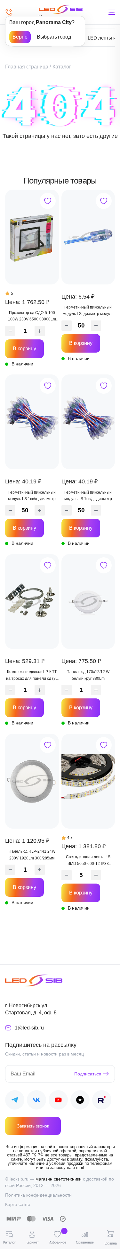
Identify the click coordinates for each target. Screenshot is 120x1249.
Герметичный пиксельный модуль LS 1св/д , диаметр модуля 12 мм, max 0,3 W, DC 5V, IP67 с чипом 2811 (88, 496)
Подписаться (87, 1073)
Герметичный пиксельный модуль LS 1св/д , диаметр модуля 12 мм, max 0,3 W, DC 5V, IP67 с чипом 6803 (32, 496)
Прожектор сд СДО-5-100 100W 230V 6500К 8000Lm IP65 (32, 316)
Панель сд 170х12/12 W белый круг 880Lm (88, 674)
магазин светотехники (59, 1179)
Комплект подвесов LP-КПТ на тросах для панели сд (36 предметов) (32, 675)
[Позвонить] (9, 12)
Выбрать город (54, 37)
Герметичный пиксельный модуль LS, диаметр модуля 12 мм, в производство (88, 311)
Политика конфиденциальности (38, 1195)
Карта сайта (17, 1204)
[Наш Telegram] (14, 1101)
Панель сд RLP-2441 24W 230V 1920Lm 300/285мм (32, 854)
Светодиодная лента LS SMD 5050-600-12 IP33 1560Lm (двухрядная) (88, 861)
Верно (20, 37)
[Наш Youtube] (58, 1101)
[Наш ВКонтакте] (36, 1101)
